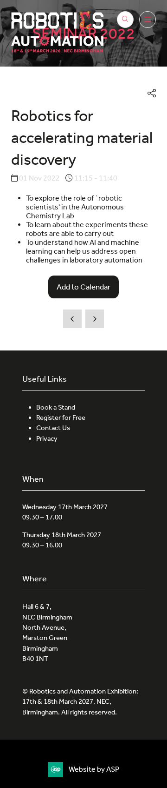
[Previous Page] (72, 319)
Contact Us (53, 428)
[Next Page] (94, 319)
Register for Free (60, 417)
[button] (125, 19)
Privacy (47, 438)
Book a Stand (55, 407)
